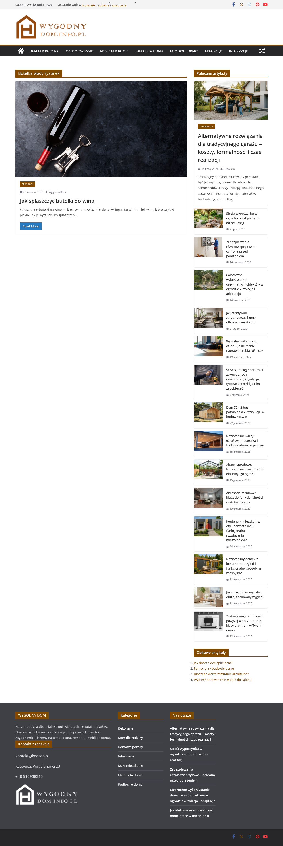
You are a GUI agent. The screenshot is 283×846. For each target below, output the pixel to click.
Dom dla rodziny (44, 51)
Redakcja (229, 169)
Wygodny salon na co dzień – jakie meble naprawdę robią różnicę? (244, 346)
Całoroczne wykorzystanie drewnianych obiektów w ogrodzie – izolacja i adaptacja (120, 6)
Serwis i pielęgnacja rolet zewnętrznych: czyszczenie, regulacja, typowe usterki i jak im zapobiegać (244, 379)
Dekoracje (213, 51)
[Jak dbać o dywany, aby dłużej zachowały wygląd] (208, 597)
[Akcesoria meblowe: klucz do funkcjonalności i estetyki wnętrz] (208, 501)
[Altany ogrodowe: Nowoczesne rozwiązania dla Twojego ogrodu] (208, 472)
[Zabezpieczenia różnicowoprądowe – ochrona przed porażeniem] (208, 252)
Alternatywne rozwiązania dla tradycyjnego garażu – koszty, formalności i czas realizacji (230, 147)
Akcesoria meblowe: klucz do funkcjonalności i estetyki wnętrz (244, 497)
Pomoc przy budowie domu (214, 668)
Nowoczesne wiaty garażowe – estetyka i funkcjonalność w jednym (245, 440)
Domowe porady (184, 51)
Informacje (238, 51)
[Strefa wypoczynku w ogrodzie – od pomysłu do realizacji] (208, 221)
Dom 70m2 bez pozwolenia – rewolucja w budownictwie (245, 412)
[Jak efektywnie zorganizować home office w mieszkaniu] (208, 321)
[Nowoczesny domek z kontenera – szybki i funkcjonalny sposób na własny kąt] (208, 569)
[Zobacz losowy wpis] (262, 51)
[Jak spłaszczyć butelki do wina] (101, 129)
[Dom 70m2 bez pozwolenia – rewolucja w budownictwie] (208, 415)
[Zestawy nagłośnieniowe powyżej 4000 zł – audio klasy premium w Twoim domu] (208, 626)
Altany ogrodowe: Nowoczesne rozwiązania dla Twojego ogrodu (244, 469)
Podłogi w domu (149, 51)
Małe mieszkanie (79, 51)
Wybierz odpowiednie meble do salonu (223, 680)
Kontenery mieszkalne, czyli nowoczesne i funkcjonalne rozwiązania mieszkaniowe (243, 530)
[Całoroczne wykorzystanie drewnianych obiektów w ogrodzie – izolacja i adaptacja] (208, 287)
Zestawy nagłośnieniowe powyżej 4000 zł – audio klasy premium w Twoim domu (244, 623)
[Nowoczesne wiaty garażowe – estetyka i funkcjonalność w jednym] (208, 444)
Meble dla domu (114, 51)
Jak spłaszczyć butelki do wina (57, 200)
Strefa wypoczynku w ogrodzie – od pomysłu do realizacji (243, 218)
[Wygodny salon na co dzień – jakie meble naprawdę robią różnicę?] (208, 349)
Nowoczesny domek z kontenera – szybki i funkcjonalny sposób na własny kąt (244, 566)
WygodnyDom (57, 192)
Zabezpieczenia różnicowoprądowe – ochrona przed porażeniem (241, 249)
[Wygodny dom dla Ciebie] (20, 51)
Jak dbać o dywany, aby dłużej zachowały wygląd (244, 594)
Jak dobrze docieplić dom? (213, 663)
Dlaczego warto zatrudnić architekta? (221, 674)
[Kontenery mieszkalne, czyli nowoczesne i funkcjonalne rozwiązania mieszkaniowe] (208, 534)
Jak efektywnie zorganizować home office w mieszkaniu (241, 317)
